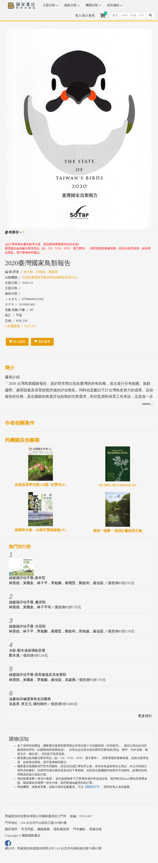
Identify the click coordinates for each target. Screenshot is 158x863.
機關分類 (92, 5)
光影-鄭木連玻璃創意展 (27, 650)
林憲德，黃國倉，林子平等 (30, 607)
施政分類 (70, 5)
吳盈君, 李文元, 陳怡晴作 (28, 704)
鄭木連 (14, 655)
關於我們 (11, 829)
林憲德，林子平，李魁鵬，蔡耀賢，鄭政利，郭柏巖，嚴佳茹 (56, 631)
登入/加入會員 (85, 15)
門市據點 (79, 829)
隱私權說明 (61, 829)
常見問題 (27, 829)
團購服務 (43, 829)
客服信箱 (95, 829)
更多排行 (145, 716)
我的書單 (43, 341)
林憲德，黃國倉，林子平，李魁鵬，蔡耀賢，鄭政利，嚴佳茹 (56, 583)
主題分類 (49, 5)
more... (147, 403)
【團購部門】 (92, 786)
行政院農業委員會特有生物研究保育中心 (50, 277)
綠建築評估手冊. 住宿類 (27, 626)
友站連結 (113, 5)
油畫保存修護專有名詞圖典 (30, 699)
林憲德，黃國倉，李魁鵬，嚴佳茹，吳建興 (42, 680)
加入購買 (18, 341)
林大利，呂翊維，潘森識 (41, 271)
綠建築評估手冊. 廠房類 (27, 602)
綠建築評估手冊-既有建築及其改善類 (37, 675)
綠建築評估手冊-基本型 (27, 578)
